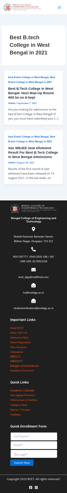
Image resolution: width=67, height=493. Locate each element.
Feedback (15, 414)
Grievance (16, 352)
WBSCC (15, 356)
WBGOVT (16, 361)
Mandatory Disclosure (22, 370)
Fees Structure (18, 347)
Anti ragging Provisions (22, 395)
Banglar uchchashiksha (24, 365)
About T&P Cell (18, 332)
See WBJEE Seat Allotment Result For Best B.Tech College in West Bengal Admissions (33, 152)
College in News (19, 405)
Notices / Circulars (20, 409)
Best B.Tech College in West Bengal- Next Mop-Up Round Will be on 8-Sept (31, 93)
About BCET (17, 328)
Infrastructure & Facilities (23, 400)
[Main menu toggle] (59, 7)
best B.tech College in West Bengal (28, 77)
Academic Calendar (22, 390)
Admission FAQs (19, 337)
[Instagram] (36, 487)
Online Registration (20, 342)
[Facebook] (30, 487)
